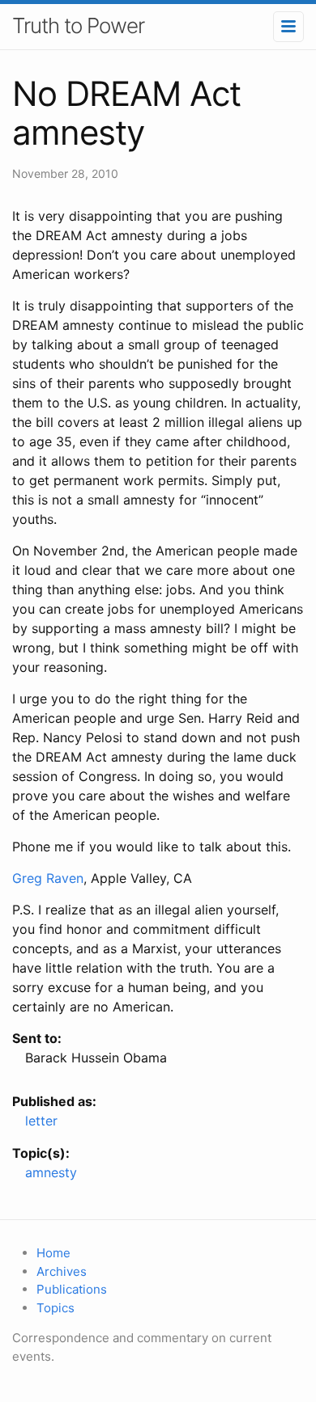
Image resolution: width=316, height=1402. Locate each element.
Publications (71, 1289)
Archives (61, 1271)
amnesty (51, 1172)
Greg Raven (47, 878)
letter (41, 1121)
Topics (55, 1307)
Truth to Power (78, 25)
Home (53, 1253)
